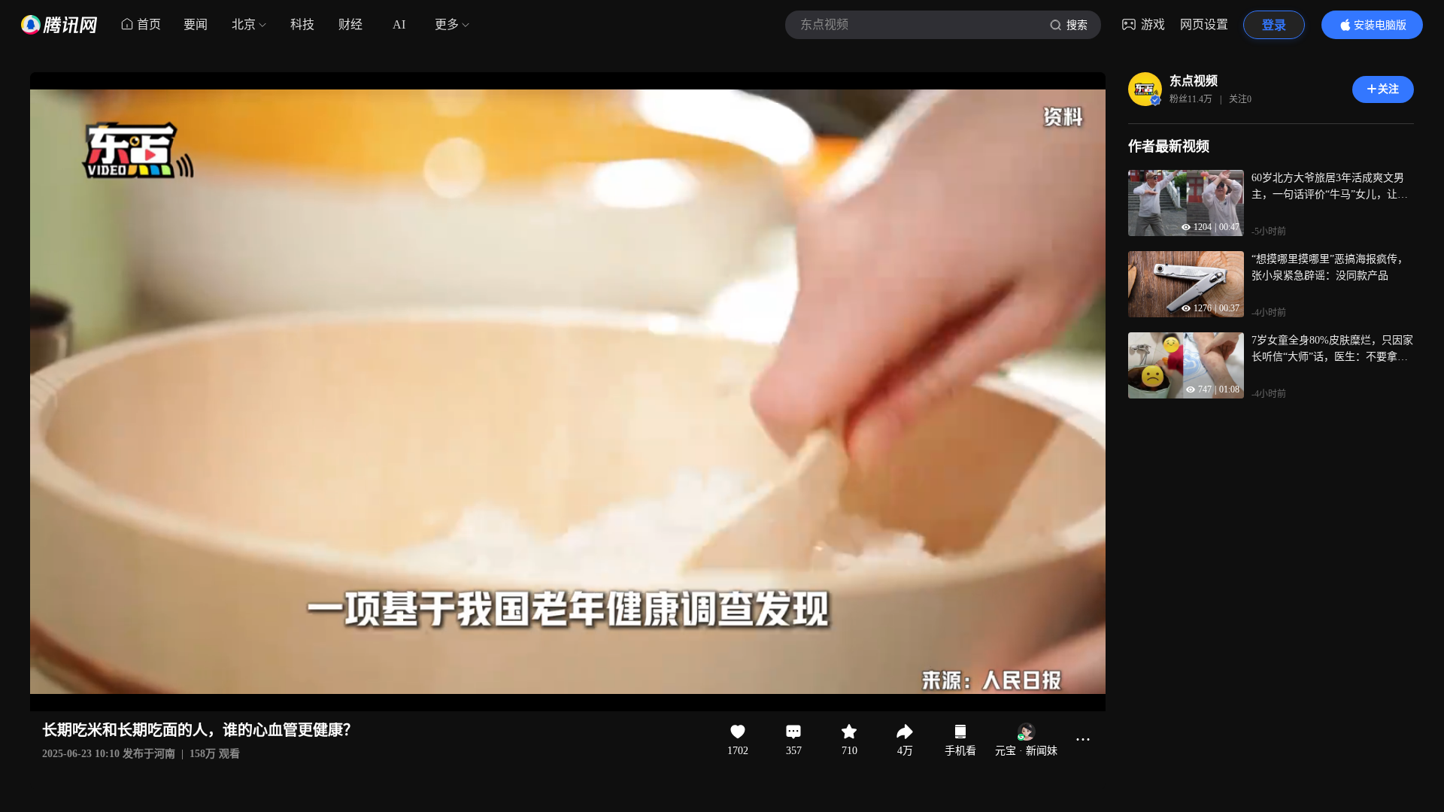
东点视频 (1193, 80)
